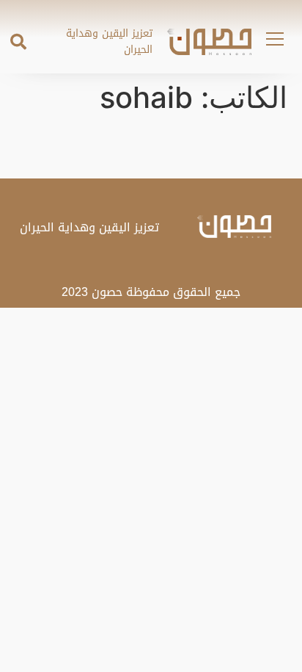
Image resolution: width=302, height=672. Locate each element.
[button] (18, 42)
